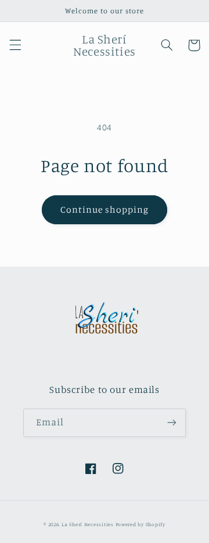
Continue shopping (104, 209)
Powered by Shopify (140, 524)
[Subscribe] (171, 423)
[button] (15, 45)
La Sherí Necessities (88, 524)
